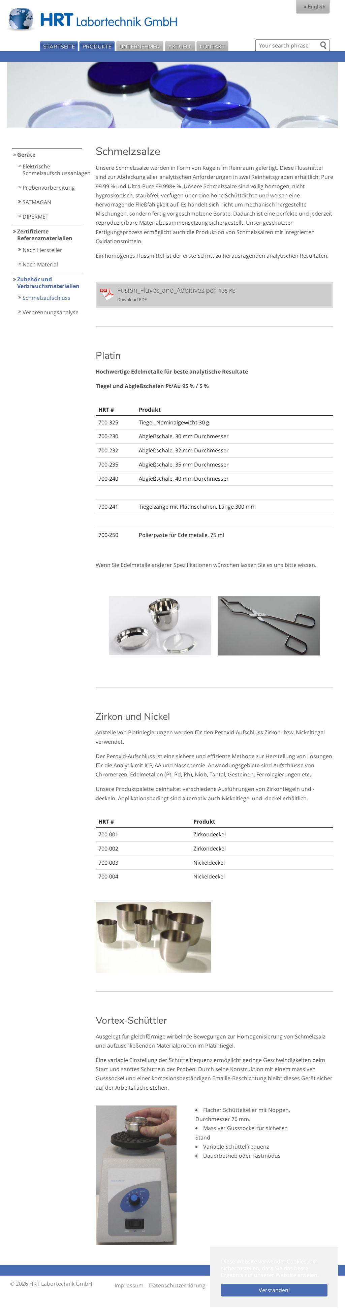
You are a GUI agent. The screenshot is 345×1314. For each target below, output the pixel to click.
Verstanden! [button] (274, 1290)
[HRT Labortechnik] (176, 19)
